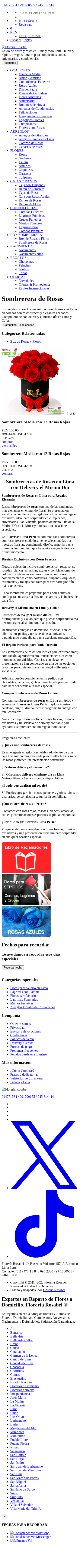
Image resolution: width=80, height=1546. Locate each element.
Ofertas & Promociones (34, 284)
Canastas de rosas (30, 147)
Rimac (14, 1447)
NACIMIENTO (21, 246)
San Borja (17, 1459)
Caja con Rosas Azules (34, 196)
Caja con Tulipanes (32, 185)
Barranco (16, 1332)
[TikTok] (44, 1256)
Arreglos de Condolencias (36, 108)
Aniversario (27, 101)
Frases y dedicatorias (24, 1074)
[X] (44, 1188)
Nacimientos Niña (31, 254)
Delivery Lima (20, 1082)
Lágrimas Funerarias (24, 999)
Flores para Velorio (23, 995)
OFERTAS (17, 277)
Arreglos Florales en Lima (36, 139)
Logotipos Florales (31, 120)
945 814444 (46, 5)
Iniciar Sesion (28, 21)
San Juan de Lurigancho (26, 1466)
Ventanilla (17, 1501)
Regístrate (25, 24)
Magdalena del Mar (23, 1428)
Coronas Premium (31, 231)
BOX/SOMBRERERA (26, 235)
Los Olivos (17, 1416)
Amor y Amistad (30, 78)
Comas (15, 1374)
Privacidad (17, 1027)
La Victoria (17, 1405)
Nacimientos (27, 250)
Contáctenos (18, 1035)
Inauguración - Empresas (35, 116)
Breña (14, 1344)
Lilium (23, 162)
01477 (6, 5)
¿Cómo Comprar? (22, 1070)
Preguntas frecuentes (24, 1050)
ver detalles (9, 445)
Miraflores (17, 1432)
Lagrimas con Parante (24, 992)
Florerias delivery (22, 1390)
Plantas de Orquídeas (33, 93)
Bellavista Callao (21, 1340)
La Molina (17, 1401)
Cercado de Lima (21, 1363)
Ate (12, 1328)
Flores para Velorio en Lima (29, 988)
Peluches (25, 265)
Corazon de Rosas (31, 143)
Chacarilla (17, 1367)
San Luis (16, 1474)
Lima (13, 1409)
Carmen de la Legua (24, 1355)
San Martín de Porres (24, 1478)
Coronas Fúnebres (31, 212)
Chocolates (26, 261)
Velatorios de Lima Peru (26, 1078)
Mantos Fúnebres (30, 223)
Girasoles (25, 173)
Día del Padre (28, 89)
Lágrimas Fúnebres (32, 215)
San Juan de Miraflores (25, 1470)
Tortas (23, 273)
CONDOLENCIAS (24, 208)
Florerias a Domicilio (24, 1386)
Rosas (23, 154)
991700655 (28, 5)
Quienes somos (20, 1023)
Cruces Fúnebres (30, 219)
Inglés (27, 40)
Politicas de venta (22, 1039)
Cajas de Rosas (29, 192)
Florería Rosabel (54, 1290)
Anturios (25, 166)
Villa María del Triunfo (25, 1508)
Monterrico (17, 1436)
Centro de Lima (20, 1359)
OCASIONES (20, 70)
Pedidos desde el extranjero (28, 1054)
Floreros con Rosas (32, 127)
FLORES (16, 150)
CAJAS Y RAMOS (23, 181)
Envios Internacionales (34, 288)
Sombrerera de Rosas (33, 242)
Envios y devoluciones (25, 1031)
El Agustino (18, 1378)
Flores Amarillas (30, 97)
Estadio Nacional (21, 1382)
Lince (14, 1413)
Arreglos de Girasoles (33, 135)
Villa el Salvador (21, 1504)
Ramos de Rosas (30, 200)
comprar (7, 442)
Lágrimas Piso (28, 227)
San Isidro (17, 1462)
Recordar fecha (12, 967)
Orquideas (26, 170)
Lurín (14, 1424)
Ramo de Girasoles (31, 189)
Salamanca (17, 1451)
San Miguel (18, 1482)
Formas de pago (21, 1046)
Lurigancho (18, 1420)
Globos (24, 269)
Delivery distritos (21, 1043)
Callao (14, 1348)
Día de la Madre (30, 74)
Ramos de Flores (30, 204)
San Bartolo (18, 1455)
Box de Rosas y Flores (34, 238)
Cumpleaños (27, 124)
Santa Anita (18, 1485)
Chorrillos (17, 1371)
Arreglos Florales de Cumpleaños (32, 1007)
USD (30, 36)
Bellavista (16, 1336)
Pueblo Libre (19, 1439)
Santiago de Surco (22, 1489)
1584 (13, 5)
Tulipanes (25, 177)
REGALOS (18, 258)
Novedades (26, 280)
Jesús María (18, 1397)
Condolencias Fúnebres (34, 82)
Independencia (20, 1394)
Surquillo (16, 1497)
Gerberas (25, 158)
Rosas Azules (28, 85)
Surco (14, 1493)
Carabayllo (17, 1351)
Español (15, 40)
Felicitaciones (28, 112)
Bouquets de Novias (32, 104)
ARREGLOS (19, 131)
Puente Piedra (19, 1443)
